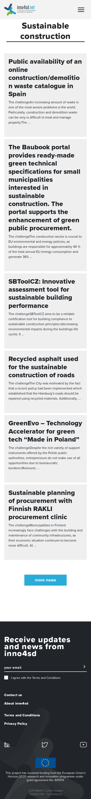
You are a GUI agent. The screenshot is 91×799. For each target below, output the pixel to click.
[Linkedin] (6, 744)
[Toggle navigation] (81, 10)
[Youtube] (83, 744)
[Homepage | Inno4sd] (19, 10)
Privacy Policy (15, 724)
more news (45, 580)
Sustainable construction (45, 31)
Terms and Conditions (22, 715)
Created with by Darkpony (45, 794)
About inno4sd (16, 703)
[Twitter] (45, 744)
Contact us (13, 695)
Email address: (14, 669)
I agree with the (35, 678)
